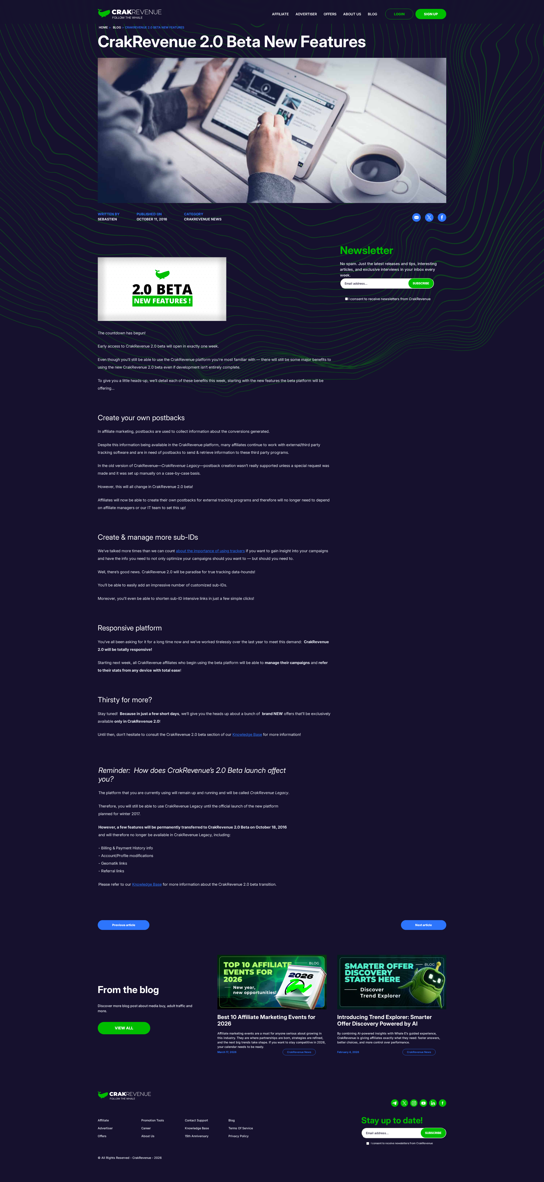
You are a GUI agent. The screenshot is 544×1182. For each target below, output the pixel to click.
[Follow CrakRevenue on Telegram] (394, 1103)
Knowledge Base (197, 1128)
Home (103, 27)
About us (352, 14)
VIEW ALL (124, 1028)
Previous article (123, 925)
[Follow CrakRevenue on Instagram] (414, 1103)
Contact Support (196, 1120)
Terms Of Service (240, 1128)
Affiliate (280, 14)
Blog (372, 14)
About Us (147, 1136)
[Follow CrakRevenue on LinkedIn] (433, 1103)
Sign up (431, 14)
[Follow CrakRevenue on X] (404, 1103)
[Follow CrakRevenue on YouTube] (423, 1103)
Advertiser (306, 14)
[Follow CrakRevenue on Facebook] (442, 1103)
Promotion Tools (152, 1120)
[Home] (130, 14)
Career (146, 1128)
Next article (423, 925)
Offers (330, 14)
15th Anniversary (196, 1136)
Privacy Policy (238, 1136)
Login (399, 14)
